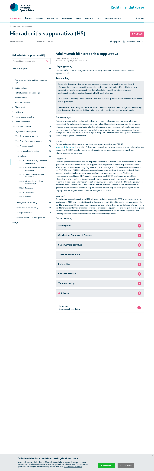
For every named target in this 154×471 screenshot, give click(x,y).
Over (78, 18)
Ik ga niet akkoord (126, 465)
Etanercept (29, 188)
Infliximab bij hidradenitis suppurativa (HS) (34, 183)
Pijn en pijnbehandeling (24, 117)
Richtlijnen (15, 18)
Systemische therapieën (26, 132)
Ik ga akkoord (106, 465)
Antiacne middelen (27, 146)
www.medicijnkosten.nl (66, 147)
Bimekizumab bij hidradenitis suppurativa (35, 176)
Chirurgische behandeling (26, 203)
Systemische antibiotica (29, 136)
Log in (141, 18)
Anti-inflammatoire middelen (31, 141)
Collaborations (113, 18)
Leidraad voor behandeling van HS (30, 218)
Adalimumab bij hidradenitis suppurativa (36, 162)
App (99, 18)
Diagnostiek (20, 107)
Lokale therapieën (23, 127)
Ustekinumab (30, 192)
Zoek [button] (29, 18)
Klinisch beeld (21, 98)
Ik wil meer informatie (73, 467)
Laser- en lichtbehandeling (27, 208)
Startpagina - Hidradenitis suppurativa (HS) (31, 82)
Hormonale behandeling (29, 151)
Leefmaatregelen (22, 122)
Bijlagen (116, 42)
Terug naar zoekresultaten (21, 26)
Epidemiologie (21, 88)
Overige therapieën (24, 213)
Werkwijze (67, 18)
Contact (89, 18)
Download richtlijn (134, 42)
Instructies (52, 18)
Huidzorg (19, 112)
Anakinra (28, 197)
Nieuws (39, 18)
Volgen (138, 34)
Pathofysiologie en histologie (27, 93)
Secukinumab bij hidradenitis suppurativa (35, 169)
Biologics (23, 156)
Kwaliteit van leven (23, 103)
